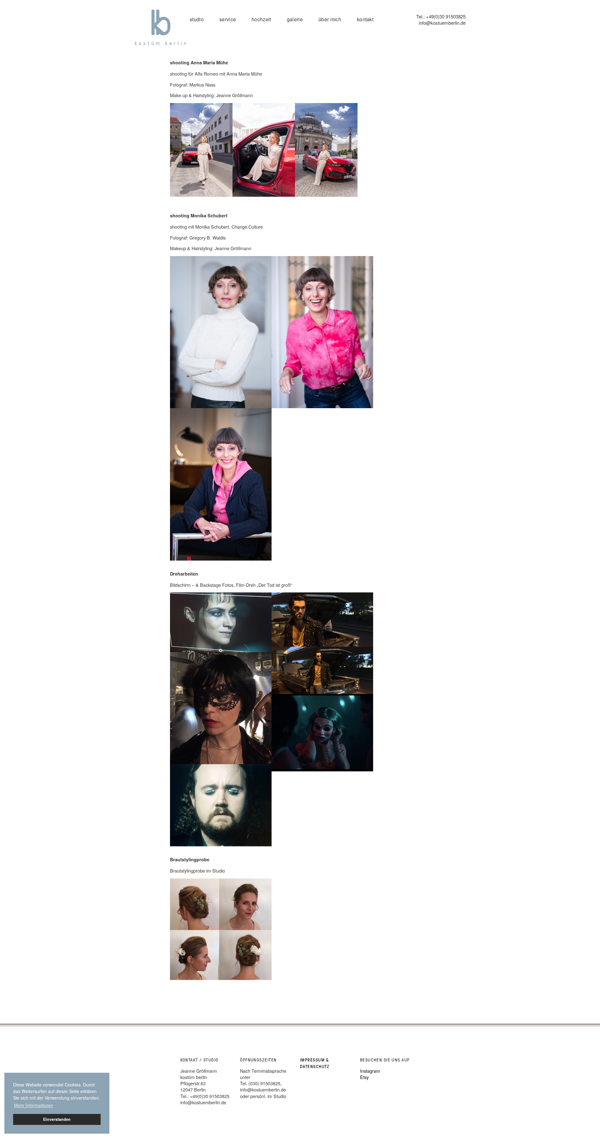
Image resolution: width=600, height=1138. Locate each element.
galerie (295, 19)
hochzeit (261, 19)
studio (197, 19)
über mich (329, 19)
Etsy (364, 1077)
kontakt (365, 19)
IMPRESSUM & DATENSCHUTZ (315, 1063)
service (227, 19)
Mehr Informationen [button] (33, 1105)
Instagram (370, 1070)
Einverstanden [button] (57, 1119)
